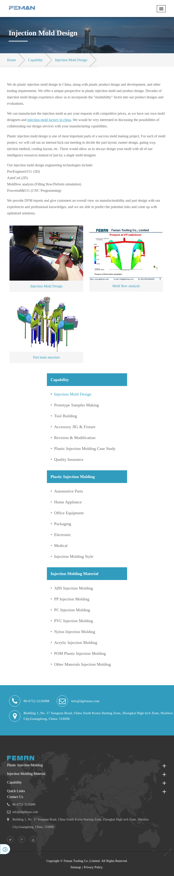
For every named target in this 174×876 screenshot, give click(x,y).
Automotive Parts (68, 491)
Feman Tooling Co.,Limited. (82, 861)
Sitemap (75, 867)
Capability (35, 60)
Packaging (62, 524)
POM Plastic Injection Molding (80, 653)
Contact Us (15, 797)
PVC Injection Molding (73, 621)
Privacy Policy (93, 867)
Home (11, 60)
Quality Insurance (68, 459)
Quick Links (16, 791)
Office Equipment (69, 513)
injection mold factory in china (49, 120)
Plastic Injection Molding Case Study (85, 448)
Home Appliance (68, 502)
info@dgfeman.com (85, 701)
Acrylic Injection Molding (75, 642)
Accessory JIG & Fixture (74, 427)
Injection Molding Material (74, 573)
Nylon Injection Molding (74, 631)
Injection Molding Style (73, 556)
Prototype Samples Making (76, 405)
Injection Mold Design (71, 60)
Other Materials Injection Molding (82, 664)
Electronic (62, 534)
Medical (61, 545)
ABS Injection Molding (73, 588)
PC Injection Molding (72, 610)
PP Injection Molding (71, 599)
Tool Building (65, 416)
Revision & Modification (74, 437)
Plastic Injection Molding (73, 476)
